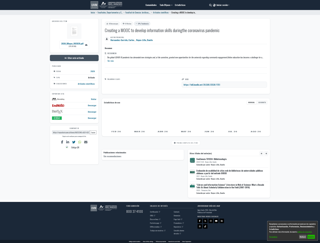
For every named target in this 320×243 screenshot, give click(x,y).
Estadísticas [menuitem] (180, 4)
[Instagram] (210, 221)
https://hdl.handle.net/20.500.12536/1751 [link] (202, 84)
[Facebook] (62, 142)
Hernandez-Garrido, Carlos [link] (122, 40)
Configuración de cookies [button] (134, 241)
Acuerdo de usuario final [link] (174, 241)
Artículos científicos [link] (161, 12)
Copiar (93, 132)
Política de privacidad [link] (161, 241)
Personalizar (273, 236)
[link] (74, 45)
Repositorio (177, 227)
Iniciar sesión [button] (222, 4)
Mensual (251, 102)
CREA (152, 215)
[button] (106, 5)
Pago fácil (177, 219)
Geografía (262, 102)
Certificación (154, 212)
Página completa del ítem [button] (187, 143)
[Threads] (200, 226)
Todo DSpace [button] (165, 4)
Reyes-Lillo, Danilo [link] (144, 40)
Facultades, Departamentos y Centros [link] (110, 12)
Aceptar (311, 236)
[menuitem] (165, 5)
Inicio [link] (93, 12)
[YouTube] (216, 221)
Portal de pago (155, 223)
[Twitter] (73, 142)
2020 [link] (92, 71)
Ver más (111, 60)
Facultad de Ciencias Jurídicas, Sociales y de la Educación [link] (137, 12)
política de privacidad (305, 231)
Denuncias (177, 215)
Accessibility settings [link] (148, 241)
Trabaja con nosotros (157, 230)
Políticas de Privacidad (205, 212)
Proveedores (178, 223)
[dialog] (293, 231)
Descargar (92, 105)
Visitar (93, 99)
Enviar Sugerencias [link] (186, 241)
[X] (205, 221)
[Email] (86, 142)
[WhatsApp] (80, 142)
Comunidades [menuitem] (151, 4)
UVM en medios (155, 227)
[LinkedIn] (68, 142)
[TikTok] (205, 226)
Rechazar (303, 236)
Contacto (176, 212)
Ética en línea (154, 219)
